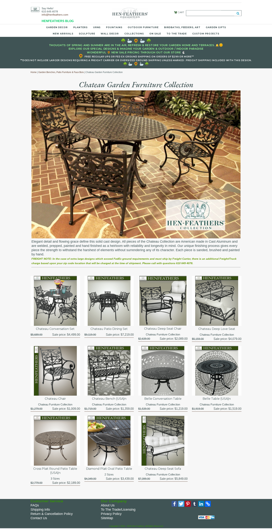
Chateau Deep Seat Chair (163, 328)
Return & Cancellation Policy (52, 514)
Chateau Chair (55, 398)
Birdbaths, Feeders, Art (182, 27)
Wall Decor (110, 33)
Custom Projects (205, 33)
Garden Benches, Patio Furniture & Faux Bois (61, 72)
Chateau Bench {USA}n (109, 398)
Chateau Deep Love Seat (216, 329)
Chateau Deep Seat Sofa (163, 468)
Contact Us (39, 518)
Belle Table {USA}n (217, 398)
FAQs (35, 505)
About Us (108, 505)
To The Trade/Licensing (118, 509)
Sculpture (87, 33)
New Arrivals (63, 33)
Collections (134, 33)
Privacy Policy (111, 514)
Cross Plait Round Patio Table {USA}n (55, 471)
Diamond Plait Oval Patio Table (109, 468)
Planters (80, 27)
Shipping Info (40, 509)
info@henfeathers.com (55, 14)
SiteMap (107, 518)
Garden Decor (57, 27)
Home (34, 72)
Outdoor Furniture (143, 27)
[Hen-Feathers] (35, 9)
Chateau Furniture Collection (163, 334)
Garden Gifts (216, 27)
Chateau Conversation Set (55, 329)
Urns (97, 27)
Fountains (114, 27)
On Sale (155, 33)
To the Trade (177, 33)
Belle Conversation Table (163, 398)
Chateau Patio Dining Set (109, 329)
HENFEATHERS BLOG (58, 21)
